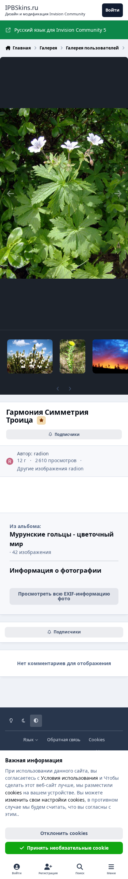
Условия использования (69, 778)
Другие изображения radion (50, 468)
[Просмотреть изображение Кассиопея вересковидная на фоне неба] (30, 356)
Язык (29, 740)
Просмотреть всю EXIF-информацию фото (64, 596)
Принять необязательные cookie (68, 848)
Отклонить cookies (64, 833)
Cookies (97, 740)
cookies (13, 792)
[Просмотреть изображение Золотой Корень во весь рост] (72, 356)
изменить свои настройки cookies (45, 799)
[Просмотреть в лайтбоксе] (64, 193)
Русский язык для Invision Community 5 (60, 30)
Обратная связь (63, 740)
